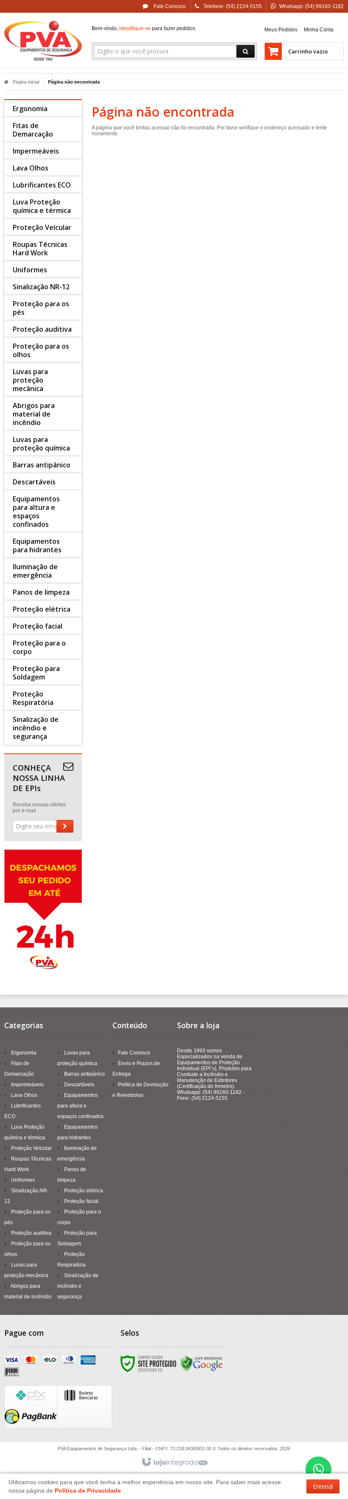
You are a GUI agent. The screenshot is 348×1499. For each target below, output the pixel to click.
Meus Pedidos (280, 30)
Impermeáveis (27, 1085)
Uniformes (23, 1180)
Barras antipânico (84, 1074)
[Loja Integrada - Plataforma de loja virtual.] (174, 1462)
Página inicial (26, 81)
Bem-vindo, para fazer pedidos (143, 28)
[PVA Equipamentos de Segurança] (43, 40)
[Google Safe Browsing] (201, 1363)
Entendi (323, 1486)
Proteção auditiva (31, 1233)
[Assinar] (64, 826)
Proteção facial (81, 1201)
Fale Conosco (169, 6)
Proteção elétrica (83, 1191)
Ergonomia (23, 1053)
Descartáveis (79, 1085)
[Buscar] (245, 51)
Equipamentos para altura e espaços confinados (80, 1105)
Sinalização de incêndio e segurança (77, 1286)
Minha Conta (319, 30)
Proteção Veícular (31, 1148)
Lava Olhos (24, 1095)
